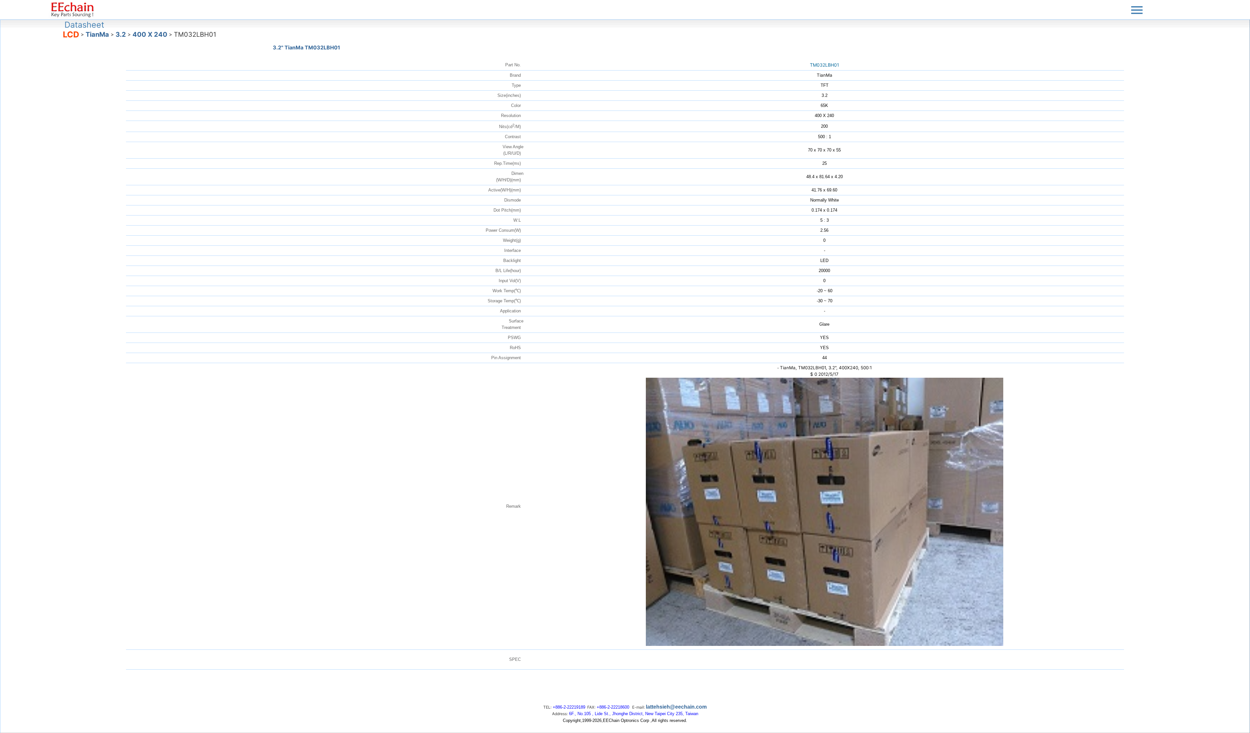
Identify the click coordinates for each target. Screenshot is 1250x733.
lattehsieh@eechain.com (676, 707)
